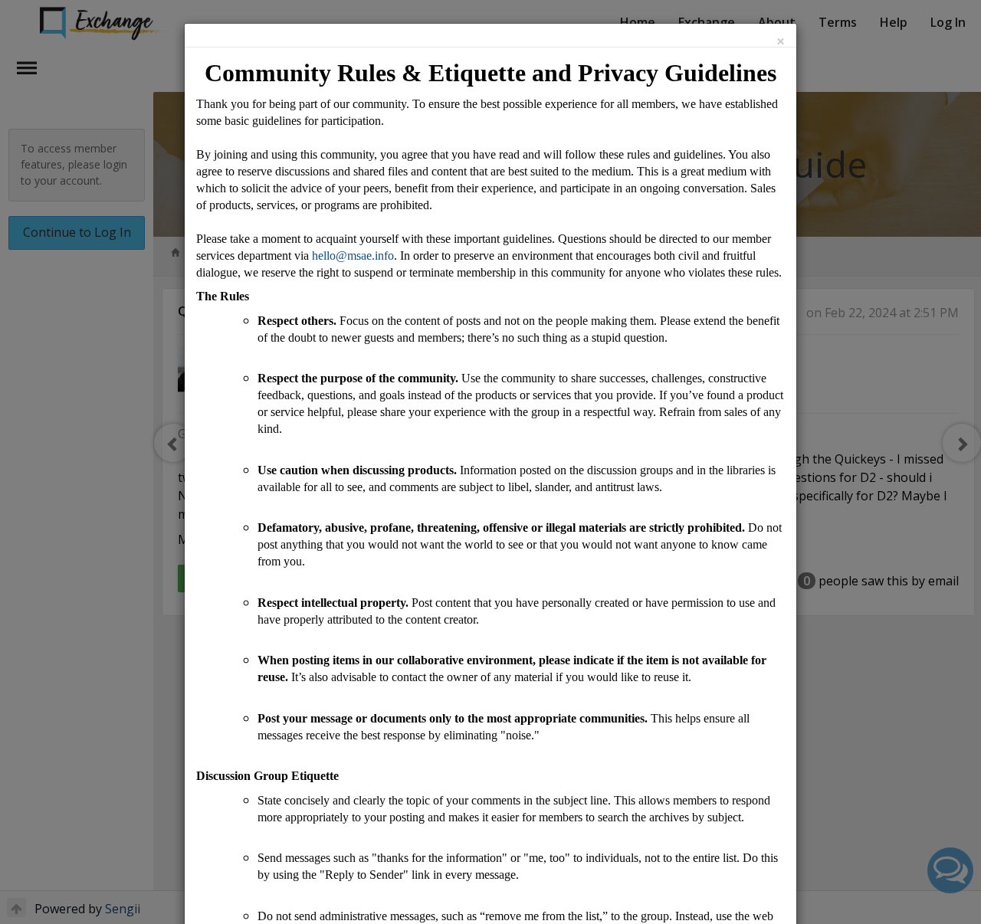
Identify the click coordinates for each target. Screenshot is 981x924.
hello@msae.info (353, 255)
